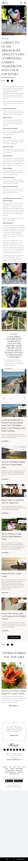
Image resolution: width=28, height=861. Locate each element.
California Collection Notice (10, 772)
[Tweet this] (12, 81)
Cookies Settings (14, 773)
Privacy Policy (19, 770)
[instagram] (11, 750)
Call (7, 859)
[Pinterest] (23, 750)
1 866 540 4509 (14, 758)
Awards (23, 766)
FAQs (14, 766)
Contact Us (5, 766)
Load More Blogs (14, 637)
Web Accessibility (19, 768)
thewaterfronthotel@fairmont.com (14, 759)
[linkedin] (17, 750)
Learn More (5, 441)
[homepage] (6, 2)
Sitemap (12, 768)
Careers (6, 768)
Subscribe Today (14, 735)
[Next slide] (26, 675)
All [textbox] (4, 398)
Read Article (8, 368)
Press (19, 766)
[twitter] (8, 750)
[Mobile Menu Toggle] (25, 3)
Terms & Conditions (10, 770)
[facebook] (5, 750)
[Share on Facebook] (8, 81)
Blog (10, 766)
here (13, 219)
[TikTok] (20, 750)
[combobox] (14, 398)
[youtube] (14, 750)
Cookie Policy (20, 772)
